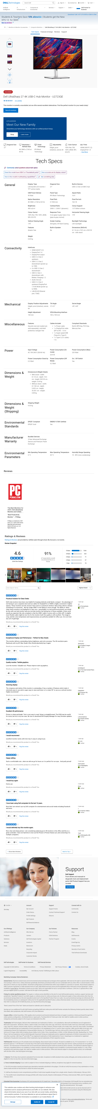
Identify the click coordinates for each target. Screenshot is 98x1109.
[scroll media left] (5, 575)
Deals (5, 946)
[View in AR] (9, 81)
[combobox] (39, 2)
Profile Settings (30, 915)
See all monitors (10, 110)
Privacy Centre (76, 946)
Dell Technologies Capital (33, 939)
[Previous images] (9, 38)
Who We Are (29, 932)
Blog (73, 932)
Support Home (53, 909)
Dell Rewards (75, 935)
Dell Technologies (9, 962)
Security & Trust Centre (78, 949)
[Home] (5, 27)
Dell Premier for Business (85, 8)
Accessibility (23, 970)
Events (74, 939)
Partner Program (54, 939)
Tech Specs (35, 32)
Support (64, 32)
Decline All (37, 1102)
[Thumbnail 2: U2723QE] (9, 50)
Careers (28, 935)
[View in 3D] (9, 74)
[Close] (57, 1085)
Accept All (51, 1102)
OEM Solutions (53, 935)
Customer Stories (31, 956)
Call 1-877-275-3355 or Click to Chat (82, 14)
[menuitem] (22, 9)
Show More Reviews (15, 851)
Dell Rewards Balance (32, 922)
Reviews (57, 32)
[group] (58, 59)
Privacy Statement (45, 967)
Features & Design (47, 32)
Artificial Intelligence (10, 932)
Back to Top (66, 851)
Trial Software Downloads (79, 952)
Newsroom (29, 946)
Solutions (6, 939)
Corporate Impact (31, 952)
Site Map (6, 909)
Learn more (24, 134)
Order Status (30, 912)
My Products (30, 919)
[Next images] (9, 69)
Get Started (70, 887)
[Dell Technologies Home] (11, 3)
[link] (72, 3)
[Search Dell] (53, 2)
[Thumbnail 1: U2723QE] (9, 44)
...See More (84, 152)
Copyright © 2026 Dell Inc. (11, 967)
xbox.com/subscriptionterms (76, 1099)
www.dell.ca (14, 988)
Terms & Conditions (29, 967)
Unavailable (8, 92)
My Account (29, 909)
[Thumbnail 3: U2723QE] (9, 56)
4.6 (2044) (18, 101)
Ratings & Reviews (11, 540)
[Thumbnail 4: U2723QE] (9, 62)
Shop (12, 134)
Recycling (29, 949)
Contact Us (75, 912)
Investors (29, 942)
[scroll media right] (92, 575)
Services (6, 942)
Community (75, 909)
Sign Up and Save (7, 22)
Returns (51, 915)
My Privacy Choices (61, 967)
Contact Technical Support (57, 912)
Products (6, 935)
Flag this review (23, 626)
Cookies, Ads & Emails (81, 967)
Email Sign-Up (76, 942)
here (49, 1002)
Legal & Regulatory (9, 970)
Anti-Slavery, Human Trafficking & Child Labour (45, 970)
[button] (62, 3)
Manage (12, 1102)
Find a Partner (53, 932)
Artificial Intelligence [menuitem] (6, 8)
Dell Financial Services (44, 962)
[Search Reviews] (38, 587)
